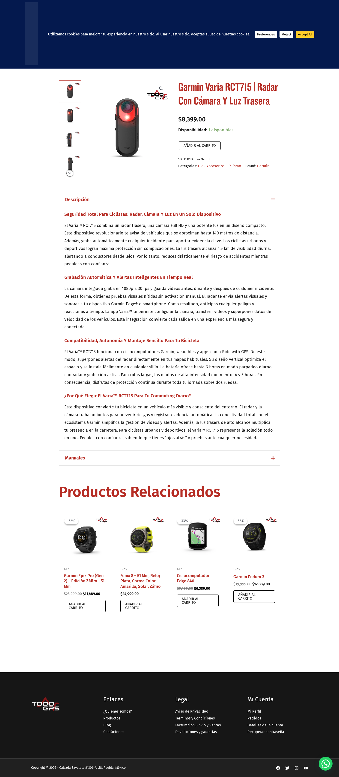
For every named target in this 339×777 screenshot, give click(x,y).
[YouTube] (306, 768)
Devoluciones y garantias (196, 732)
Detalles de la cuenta (265, 725)
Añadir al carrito (200, 145)
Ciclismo (233, 166)
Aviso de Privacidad (191, 711)
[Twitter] (287, 768)
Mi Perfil (254, 711)
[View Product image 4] (70, 164)
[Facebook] (278, 768)
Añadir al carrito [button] (77, 606)
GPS (201, 166)
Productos (111, 718)
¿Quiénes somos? (117, 711)
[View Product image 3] (70, 140)
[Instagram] (296, 768)
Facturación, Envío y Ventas (198, 725)
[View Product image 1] (70, 91)
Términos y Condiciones (195, 718)
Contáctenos (113, 732)
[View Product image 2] (70, 116)
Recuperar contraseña (265, 732)
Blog (107, 725)
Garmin (263, 166)
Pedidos (254, 718)
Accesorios (215, 166)
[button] (161, 88)
